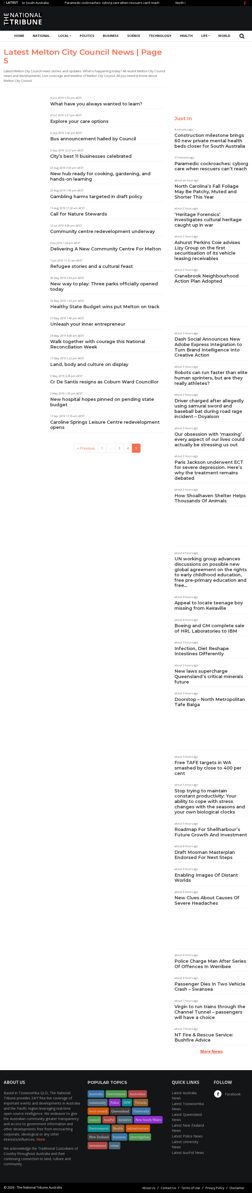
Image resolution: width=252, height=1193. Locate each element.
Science (133, 35)
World (224, 35)
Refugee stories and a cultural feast (91, 266)
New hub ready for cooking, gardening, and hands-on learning (100, 176)
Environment (99, 1128)
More (40, 1139)
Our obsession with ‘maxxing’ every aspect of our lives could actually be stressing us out (209, 440)
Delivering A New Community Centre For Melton (105, 249)
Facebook (232, 1094)
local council (98, 1111)
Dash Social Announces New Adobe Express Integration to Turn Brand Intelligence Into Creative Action (208, 347)
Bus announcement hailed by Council (93, 139)
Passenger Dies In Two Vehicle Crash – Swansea (209, 986)
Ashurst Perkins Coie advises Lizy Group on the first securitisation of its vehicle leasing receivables (207, 250)
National (41, 35)
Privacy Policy (214, 1188)
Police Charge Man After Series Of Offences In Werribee (210, 964)
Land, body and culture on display (89, 364)
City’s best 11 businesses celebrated (91, 156)
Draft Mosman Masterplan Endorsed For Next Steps (204, 855)
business (119, 1137)
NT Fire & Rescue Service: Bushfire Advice (203, 1037)
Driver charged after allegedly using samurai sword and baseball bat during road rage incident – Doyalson (209, 409)
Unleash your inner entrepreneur (87, 324)
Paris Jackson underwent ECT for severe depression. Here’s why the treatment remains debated (208, 470)
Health (186, 35)
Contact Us (168, 1188)
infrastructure (138, 1128)
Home (19, 35)
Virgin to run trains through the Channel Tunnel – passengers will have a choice (209, 1012)
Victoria (141, 1102)
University (141, 1111)
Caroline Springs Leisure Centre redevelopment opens (105, 425)
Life (204, 35)
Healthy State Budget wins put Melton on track (104, 306)
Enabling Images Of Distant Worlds (206, 878)
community (97, 1102)
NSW (127, 1102)
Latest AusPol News (188, 1152)
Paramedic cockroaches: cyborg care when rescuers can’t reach (98, 2)
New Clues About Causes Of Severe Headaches (206, 900)
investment (97, 1145)
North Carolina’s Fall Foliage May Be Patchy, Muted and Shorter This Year (206, 192)
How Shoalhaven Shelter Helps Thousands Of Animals (210, 498)
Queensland (120, 1111)
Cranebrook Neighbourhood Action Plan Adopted (206, 278)
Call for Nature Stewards (78, 214)
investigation (140, 1137)
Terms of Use (190, 1188)
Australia (96, 1094)
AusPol (109, 1120)
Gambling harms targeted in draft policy (96, 196)
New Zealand (99, 1137)
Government (116, 1094)
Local (63, 35)
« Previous (86, 448)
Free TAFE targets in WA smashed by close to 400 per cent (207, 768)
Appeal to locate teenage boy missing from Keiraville (208, 605)
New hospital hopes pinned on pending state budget (102, 402)
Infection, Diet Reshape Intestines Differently (201, 651)
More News (211, 1051)
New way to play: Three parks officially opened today (104, 286)
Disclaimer (237, 1188)
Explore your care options (79, 121)
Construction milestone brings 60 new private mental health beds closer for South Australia (209, 141)
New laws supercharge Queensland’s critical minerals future (208, 676)
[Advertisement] (158, 18)
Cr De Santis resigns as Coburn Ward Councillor (104, 382)
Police (114, 1102)
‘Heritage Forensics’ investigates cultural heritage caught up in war (208, 220)
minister (124, 1120)
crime (114, 1145)
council (94, 1120)
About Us (148, 1188)
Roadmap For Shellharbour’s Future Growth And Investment (210, 832)
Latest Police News (187, 1136)
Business (111, 35)
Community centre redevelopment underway (102, 231)
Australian (137, 1094)
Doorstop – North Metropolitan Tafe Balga (209, 702)
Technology (160, 35)
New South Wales (148, 1120)
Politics (87, 35)
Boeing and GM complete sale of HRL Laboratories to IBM (209, 628)
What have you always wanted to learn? (96, 104)
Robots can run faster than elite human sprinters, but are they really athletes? (211, 378)
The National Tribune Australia (39, 1187)
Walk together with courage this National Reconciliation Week (97, 344)
